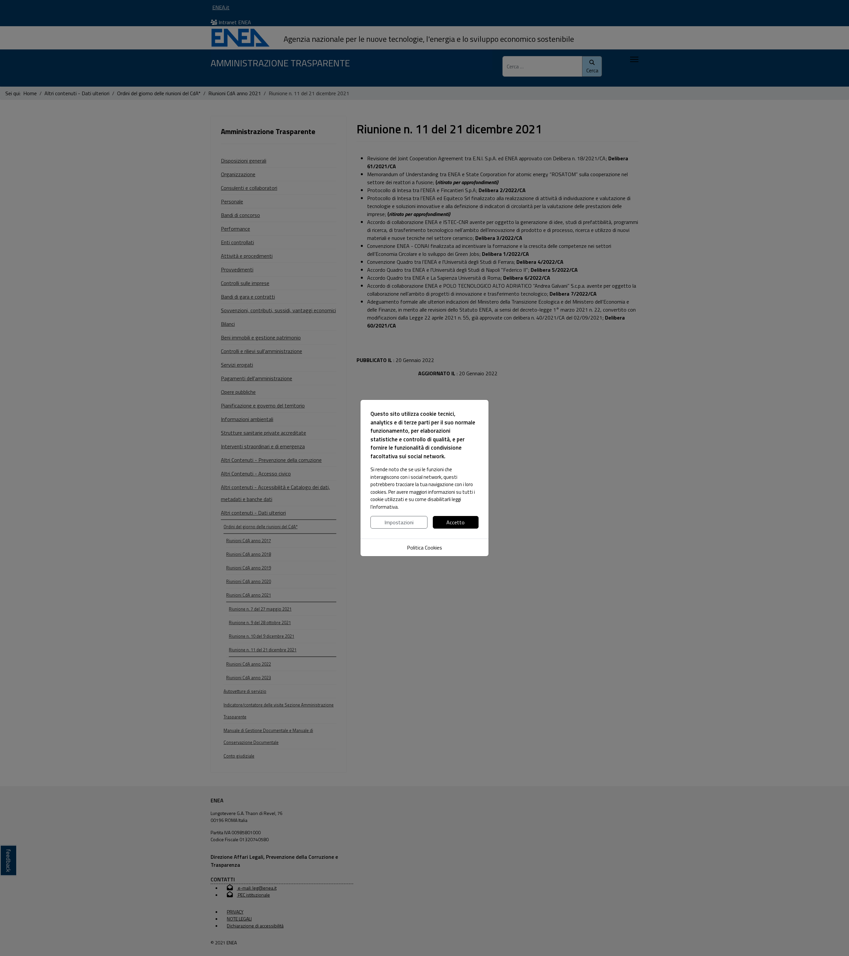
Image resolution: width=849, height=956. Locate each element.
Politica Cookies (424, 548)
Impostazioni (399, 522)
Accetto (455, 522)
